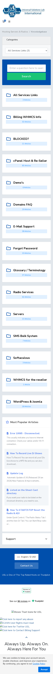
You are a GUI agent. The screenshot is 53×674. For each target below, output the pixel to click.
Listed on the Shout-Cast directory (24, 495)
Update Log (25, 477)
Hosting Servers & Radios (15, 31)
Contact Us (26, 565)
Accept (44, 669)
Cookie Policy (39, 663)
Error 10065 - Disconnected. (25, 439)
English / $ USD (28, 556)
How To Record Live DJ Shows (26, 459)
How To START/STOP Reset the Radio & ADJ (26, 517)
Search (26, 76)
